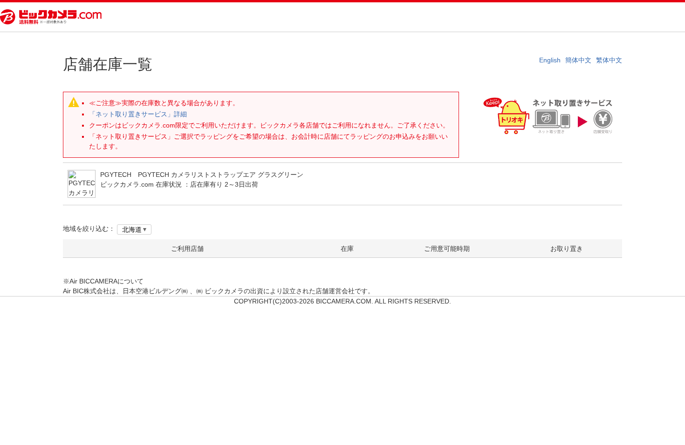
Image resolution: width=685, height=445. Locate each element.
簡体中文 (578, 60)
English (550, 60)
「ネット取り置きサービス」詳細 (138, 114)
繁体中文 (609, 60)
